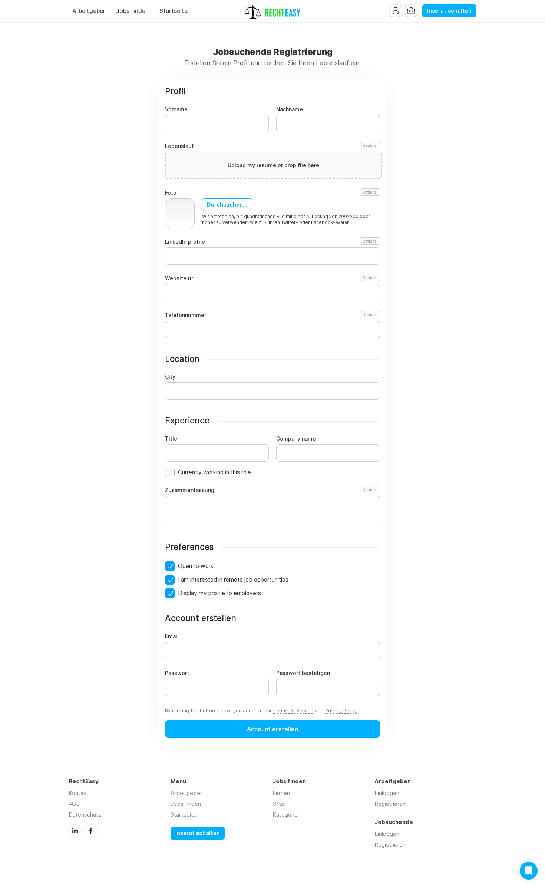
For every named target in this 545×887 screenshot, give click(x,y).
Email (172, 636)
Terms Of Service (293, 710)
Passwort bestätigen (303, 673)
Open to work (196, 566)
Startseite (173, 10)
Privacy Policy (341, 710)
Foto (271, 192)
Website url (271, 278)
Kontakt (79, 793)
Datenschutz (85, 814)
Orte (278, 803)
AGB (74, 803)
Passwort (177, 673)
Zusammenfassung (271, 490)
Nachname (289, 109)
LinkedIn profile (271, 241)
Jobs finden (132, 10)
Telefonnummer (271, 315)
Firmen (281, 793)
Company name (296, 438)
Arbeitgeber (88, 10)
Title (171, 438)
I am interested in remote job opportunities (233, 579)
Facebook (91, 831)
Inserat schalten (449, 10)
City (170, 376)
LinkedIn (75, 831)
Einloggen (386, 793)
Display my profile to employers (219, 593)
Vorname (176, 109)
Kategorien (286, 814)
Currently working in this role (214, 472)
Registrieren (390, 803)
